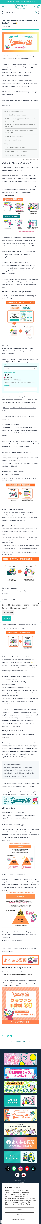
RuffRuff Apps (29, 159)
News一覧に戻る (20, 1041)
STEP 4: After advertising (14, 136)
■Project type (9, 144)
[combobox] (20, 12)
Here (34, 624)
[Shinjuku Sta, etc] (36, 12)
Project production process (13, 471)
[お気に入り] (34, 6)
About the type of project (12, 940)
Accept (19, 1209)
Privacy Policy (25, 1204)
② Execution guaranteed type (16, 151)
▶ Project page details (10, 474)
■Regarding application (12, 140)
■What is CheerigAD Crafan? (14, 111)
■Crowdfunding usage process (15, 115)
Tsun (37, 159)
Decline (19, 1214)
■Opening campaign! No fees (15, 155)
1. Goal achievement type (15, 147)
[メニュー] (3, 6)
